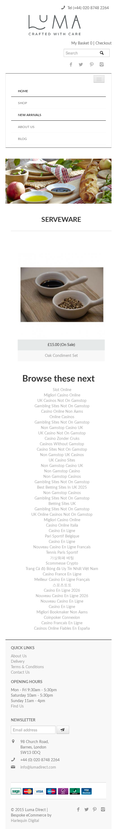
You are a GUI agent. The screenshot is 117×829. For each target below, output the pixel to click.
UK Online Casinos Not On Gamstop (62, 515)
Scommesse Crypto (62, 563)
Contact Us (20, 672)
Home (23, 91)
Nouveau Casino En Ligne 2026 (62, 596)
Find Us (17, 706)
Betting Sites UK (62, 504)
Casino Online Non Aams (62, 412)
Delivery (17, 662)
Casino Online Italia (62, 525)
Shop (22, 103)
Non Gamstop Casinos (62, 477)
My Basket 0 (82, 43)
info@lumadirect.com (38, 767)
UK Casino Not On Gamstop (62, 433)
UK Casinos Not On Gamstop (62, 401)
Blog (22, 138)
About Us (26, 127)
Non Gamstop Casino (62, 471)
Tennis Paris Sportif (62, 553)
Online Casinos (62, 417)
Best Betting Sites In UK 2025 (62, 487)
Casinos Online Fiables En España (62, 628)
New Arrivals (29, 115)
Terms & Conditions (27, 667)
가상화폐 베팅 (62, 558)
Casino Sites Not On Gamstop (62, 450)
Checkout (104, 43)
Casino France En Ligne (62, 574)
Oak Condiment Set (61, 356)
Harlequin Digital (25, 821)
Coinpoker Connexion (62, 618)
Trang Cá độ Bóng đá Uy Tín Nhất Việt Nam (62, 569)
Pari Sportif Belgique (62, 536)
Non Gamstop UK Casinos (62, 455)
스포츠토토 (62, 585)
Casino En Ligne (62, 531)
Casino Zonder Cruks (62, 439)
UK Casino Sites (62, 460)
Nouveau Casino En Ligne (62, 601)
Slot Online (62, 390)
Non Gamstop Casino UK (62, 428)
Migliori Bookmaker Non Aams (62, 612)
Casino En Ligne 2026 (62, 591)
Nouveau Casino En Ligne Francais (62, 547)
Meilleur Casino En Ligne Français (62, 580)
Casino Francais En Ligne (61, 623)
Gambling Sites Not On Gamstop (62, 406)
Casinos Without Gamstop (62, 444)
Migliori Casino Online (62, 395)
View (61, 277)
